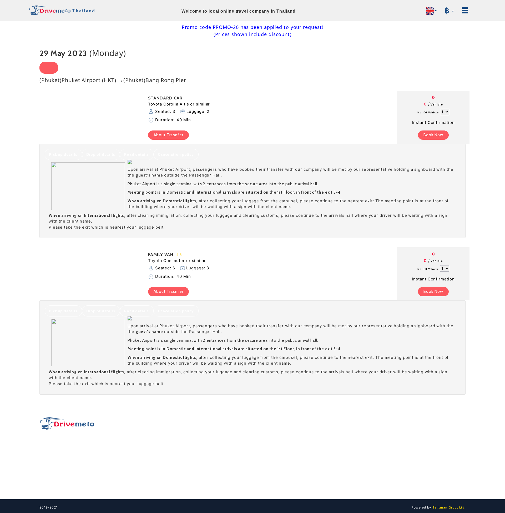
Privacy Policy (378, 470)
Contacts (374, 434)
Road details (136, 154)
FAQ (369, 443)
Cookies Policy (379, 479)
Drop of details (100, 154)
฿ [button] (448, 10)
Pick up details (63, 154)
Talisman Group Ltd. (448, 507)
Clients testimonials (383, 488)
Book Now (433, 135)
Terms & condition (382, 461)
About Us (374, 452)
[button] (431, 10)
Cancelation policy (176, 154)
